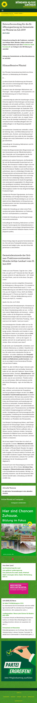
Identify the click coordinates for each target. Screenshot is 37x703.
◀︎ (3, 534)
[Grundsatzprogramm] (18, 588)
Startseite (6, 696)
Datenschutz (18, 701)
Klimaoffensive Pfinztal (7, 14)
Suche (24, 696)
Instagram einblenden (18, 503)
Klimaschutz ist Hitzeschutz (11, 628)
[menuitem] (6, 697)
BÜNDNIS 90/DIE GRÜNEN (25, 3)
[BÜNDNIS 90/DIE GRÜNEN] (4, 4)
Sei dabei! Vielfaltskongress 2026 (13, 603)
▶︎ (34, 534)
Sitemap (19, 696)
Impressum (31, 696)
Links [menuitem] (18, 692)
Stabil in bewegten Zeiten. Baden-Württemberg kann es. (17, 576)
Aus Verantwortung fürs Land (11, 568)
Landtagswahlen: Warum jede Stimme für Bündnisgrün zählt (18, 614)
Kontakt (13, 696)
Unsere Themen (18, 13)
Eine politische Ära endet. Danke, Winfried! (16, 573)
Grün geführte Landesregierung (12, 570)
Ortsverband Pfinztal (7, 13)
